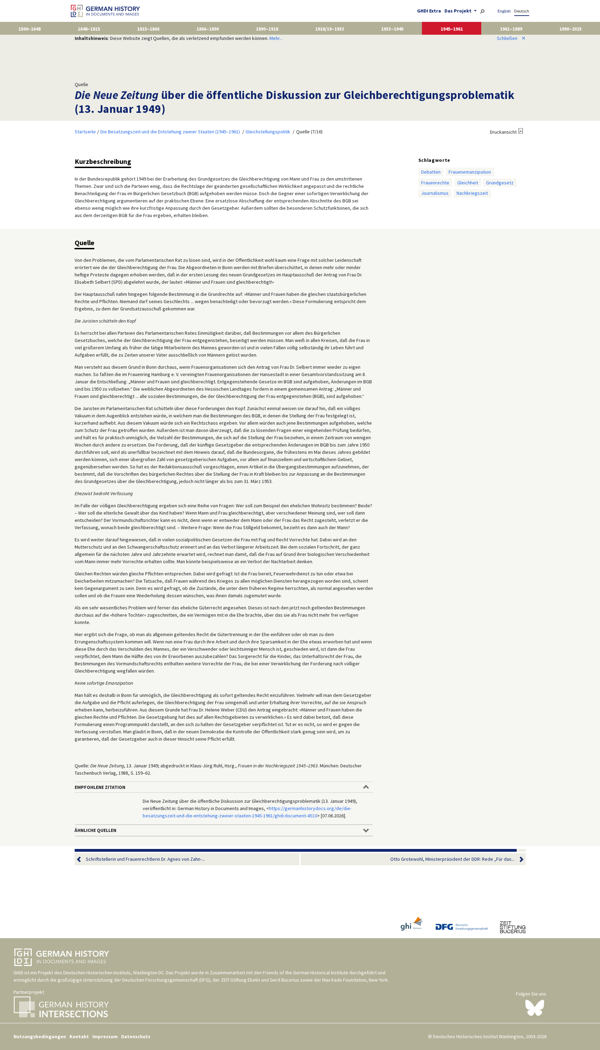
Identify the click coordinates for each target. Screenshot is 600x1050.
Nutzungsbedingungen (40, 1036)
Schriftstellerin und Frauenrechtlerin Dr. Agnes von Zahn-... (145, 859)
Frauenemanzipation (470, 172)
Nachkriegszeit (472, 193)
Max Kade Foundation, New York (355, 980)
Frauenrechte (435, 183)
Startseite (85, 131)
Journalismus (435, 193)
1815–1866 (148, 29)
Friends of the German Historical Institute (305, 972)
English (504, 11)
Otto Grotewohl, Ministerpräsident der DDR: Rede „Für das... (452, 859)
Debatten (431, 172)
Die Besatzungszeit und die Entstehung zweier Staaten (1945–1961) (170, 131)
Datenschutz (135, 1036)
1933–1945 (392, 29)
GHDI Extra (429, 11)
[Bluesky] (535, 1007)
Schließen (511, 38)
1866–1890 (208, 29)
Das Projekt (458, 11)
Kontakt (79, 1036)
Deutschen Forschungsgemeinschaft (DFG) (166, 980)
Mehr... (276, 38)
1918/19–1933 (329, 29)
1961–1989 (511, 29)
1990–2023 (570, 29)
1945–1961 (452, 29)
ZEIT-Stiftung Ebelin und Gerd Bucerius (260, 980)
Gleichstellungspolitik (267, 131)
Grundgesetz (500, 183)
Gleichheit (467, 183)
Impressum (105, 1036)
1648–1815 (89, 29)
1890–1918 (267, 29)
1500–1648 (29, 29)
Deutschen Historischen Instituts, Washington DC (113, 972)
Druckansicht (503, 132)
